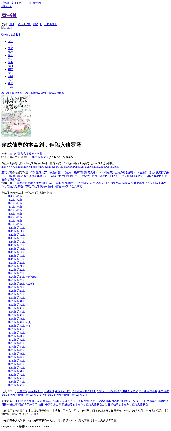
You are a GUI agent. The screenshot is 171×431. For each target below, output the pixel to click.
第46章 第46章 (16, 353)
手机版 (5, 2)
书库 (10, 86)
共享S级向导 (123, 183)
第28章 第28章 (16, 290)
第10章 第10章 (16, 227)
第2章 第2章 (15, 199)
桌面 (14, 2)
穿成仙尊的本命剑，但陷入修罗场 (44, 93)
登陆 (21, 2)
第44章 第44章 (16, 346)
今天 (21, 24)
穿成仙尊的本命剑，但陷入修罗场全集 (24, 394)
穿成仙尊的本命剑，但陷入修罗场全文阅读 (56, 186)
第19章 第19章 (16, 259)
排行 (10, 83)
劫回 (11, 24)
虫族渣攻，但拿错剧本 (97, 401)
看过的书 (38, 2)
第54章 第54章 (16, 381)
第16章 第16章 (16, 248)
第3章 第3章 (15, 203)
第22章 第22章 (16, 269)
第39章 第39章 (16, 329)
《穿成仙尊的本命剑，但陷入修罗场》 (141, 176)
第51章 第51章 (16, 371)
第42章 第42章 (16, 339)
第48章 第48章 (16, 360)
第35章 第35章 (16, 315)
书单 (10, 76)
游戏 (10, 62)
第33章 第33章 (16, 308)
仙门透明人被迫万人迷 (28, 401)
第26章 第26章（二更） (21, 283)
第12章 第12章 (16, 234)
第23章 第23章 (16, 273)
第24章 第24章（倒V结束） (24, 276)
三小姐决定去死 (85, 183)
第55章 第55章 (40, 157)
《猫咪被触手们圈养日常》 (64, 176)
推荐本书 (36, 153)
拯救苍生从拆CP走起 (40, 183)
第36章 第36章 (16, 318)
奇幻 (10, 48)
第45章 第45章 (16, 350)
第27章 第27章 (16, 287)
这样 (47, 24)
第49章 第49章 (16, 364)
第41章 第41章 (16, 336)
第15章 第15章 (16, 245)
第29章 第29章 (16, 294)
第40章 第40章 (16, 332)
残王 (54, 24)
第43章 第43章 (16, 343)
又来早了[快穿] (35, 404)
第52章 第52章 (16, 374)
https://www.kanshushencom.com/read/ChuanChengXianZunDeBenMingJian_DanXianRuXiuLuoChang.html (60, 166)
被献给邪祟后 (158, 401)
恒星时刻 (70, 183)
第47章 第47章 (16, 357)
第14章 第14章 (16, 241)
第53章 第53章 (16, 378)
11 (41, 24)
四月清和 (109, 183)
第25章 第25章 (16, 280)
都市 (10, 51)
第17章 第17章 (16, 252)
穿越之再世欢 (139, 183)
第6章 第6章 (15, 213)
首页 (10, 41)
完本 (10, 79)
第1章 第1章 (15, 196)
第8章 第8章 (15, 220)
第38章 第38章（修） (20, 325)
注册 (28, 2)
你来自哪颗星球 (16, 404)
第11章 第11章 (16, 231)
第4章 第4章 (15, 206)
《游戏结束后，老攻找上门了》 (99, 176)
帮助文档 (6, 6)
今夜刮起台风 (53, 404)
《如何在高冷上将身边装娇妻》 (117, 172)
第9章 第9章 (15, 224)
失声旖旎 (163, 391)
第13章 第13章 (16, 238)
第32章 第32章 (16, 304)
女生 (10, 72)
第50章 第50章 (16, 367)
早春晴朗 (22, 183)
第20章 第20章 (16, 262)
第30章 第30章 (16, 297)
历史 (10, 55)
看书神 (5, 93)
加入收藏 (26, 153)
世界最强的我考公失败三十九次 (130, 401)
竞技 (10, 65)
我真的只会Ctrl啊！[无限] (112, 391)
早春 (28, 24)
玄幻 (10, 44)
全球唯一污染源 (52, 401)
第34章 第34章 (16, 311)
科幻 (10, 58)
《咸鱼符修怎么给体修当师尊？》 (27, 176)
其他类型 (17, 93)
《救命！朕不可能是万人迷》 (80, 172)
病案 (35, 24)
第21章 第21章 (16, 266)
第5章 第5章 (15, 210)
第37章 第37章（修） (20, 322)
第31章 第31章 (16, 301)
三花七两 (14, 153)
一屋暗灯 (58, 183)
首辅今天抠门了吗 (72, 401)
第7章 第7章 (15, 217)
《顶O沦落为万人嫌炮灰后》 (46, 172)
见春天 (100, 183)
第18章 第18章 (16, 255)
